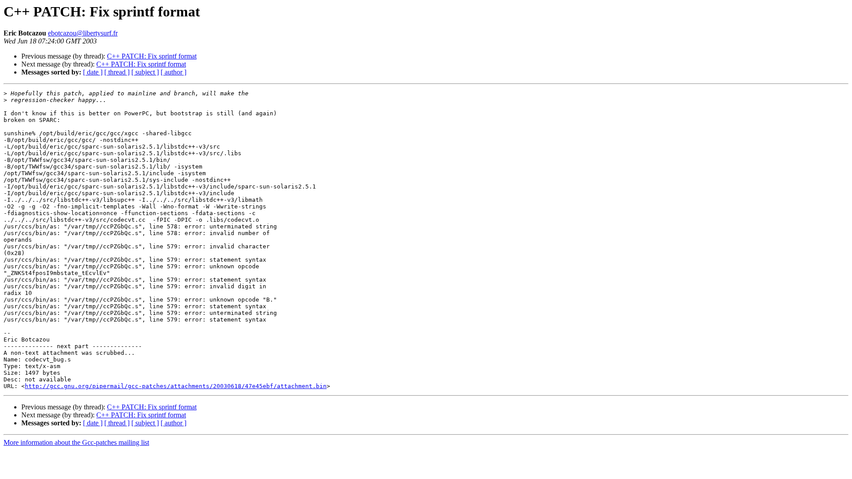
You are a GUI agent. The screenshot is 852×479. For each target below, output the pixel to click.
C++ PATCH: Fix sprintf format (152, 56)
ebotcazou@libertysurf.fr (83, 33)
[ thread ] (117, 72)
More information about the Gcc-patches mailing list (76, 442)
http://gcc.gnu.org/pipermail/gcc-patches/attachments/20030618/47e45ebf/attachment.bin (176, 386)
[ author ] (173, 72)
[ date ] (93, 72)
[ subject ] (145, 72)
